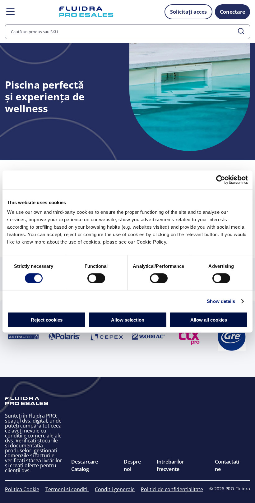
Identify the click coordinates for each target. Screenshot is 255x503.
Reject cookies (47, 319)
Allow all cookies (208, 319)
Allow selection (127, 319)
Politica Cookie (22, 489)
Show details (221, 301)
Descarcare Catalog (84, 465)
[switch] (96, 278)
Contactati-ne (228, 465)
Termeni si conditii (67, 489)
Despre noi (132, 465)
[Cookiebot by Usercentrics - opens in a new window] (220, 179)
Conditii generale (115, 489)
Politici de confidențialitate (172, 489)
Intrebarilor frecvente (170, 465)
